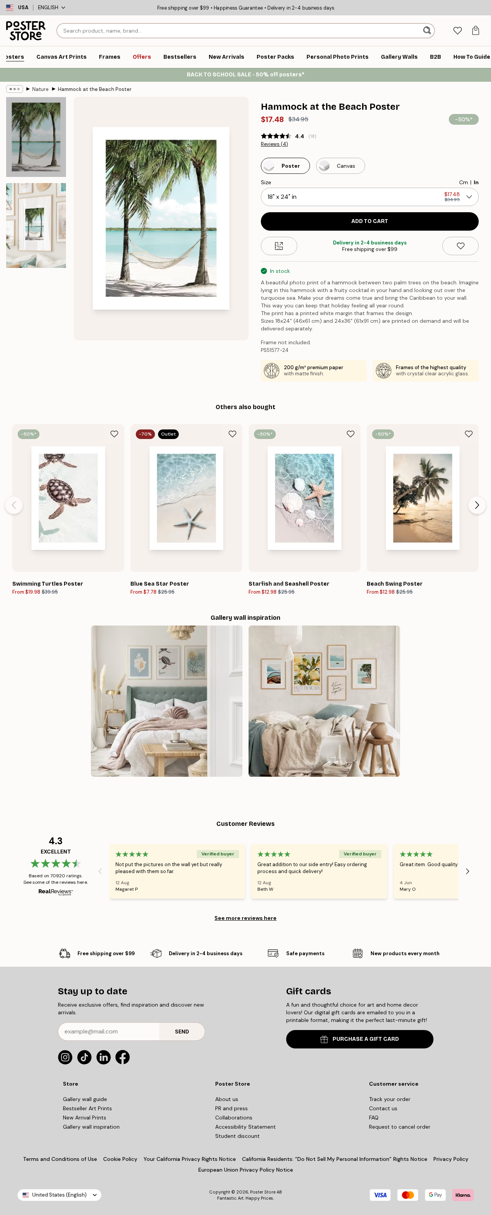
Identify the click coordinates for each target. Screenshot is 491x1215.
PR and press (231, 1108)
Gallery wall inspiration (91, 1126)
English (48, 7)
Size (266, 182)
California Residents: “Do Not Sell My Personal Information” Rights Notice (334, 1159)
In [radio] (476, 182)
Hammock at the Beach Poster (95, 89)
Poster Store (262, 1192)
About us (226, 1099)
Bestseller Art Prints (87, 1108)
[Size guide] (279, 246)
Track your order (389, 1099)
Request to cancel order (399, 1126)
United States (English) (59, 1195)
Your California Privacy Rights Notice (189, 1159)
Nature (40, 89)
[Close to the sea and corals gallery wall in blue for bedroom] (166, 701)
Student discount (237, 1135)
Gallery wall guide (85, 1099)
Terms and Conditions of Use (60, 1159)
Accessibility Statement (245, 1126)
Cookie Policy (120, 1159)
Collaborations (233, 1117)
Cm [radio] (463, 182)
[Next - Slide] (477, 505)
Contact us (383, 1108)
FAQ (374, 1117)
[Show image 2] (36, 225)
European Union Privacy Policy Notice (245, 1169)
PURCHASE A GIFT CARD (366, 1039)
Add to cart (369, 221)
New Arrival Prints (84, 1117)
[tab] (457, 31)
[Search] (428, 30)
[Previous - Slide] (14, 505)
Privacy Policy (450, 1159)
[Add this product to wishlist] (460, 246)
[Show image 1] (36, 137)
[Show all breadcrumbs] (14, 89)
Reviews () (274, 144)
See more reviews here (245, 918)
